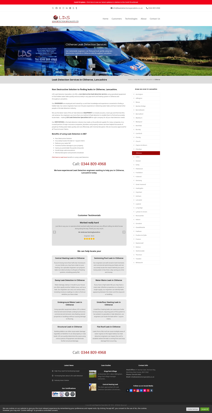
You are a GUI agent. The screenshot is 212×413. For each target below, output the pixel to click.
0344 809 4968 (154, 8)
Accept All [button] (205, 409)
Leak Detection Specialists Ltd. (101, 405)
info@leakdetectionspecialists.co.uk (128, 8)
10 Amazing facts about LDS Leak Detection (68, 376)
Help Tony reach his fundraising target (67, 371)
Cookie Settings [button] (193, 409)
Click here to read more (59, 157)
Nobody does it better (61, 380)
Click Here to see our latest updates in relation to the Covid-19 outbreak (112, 2)
